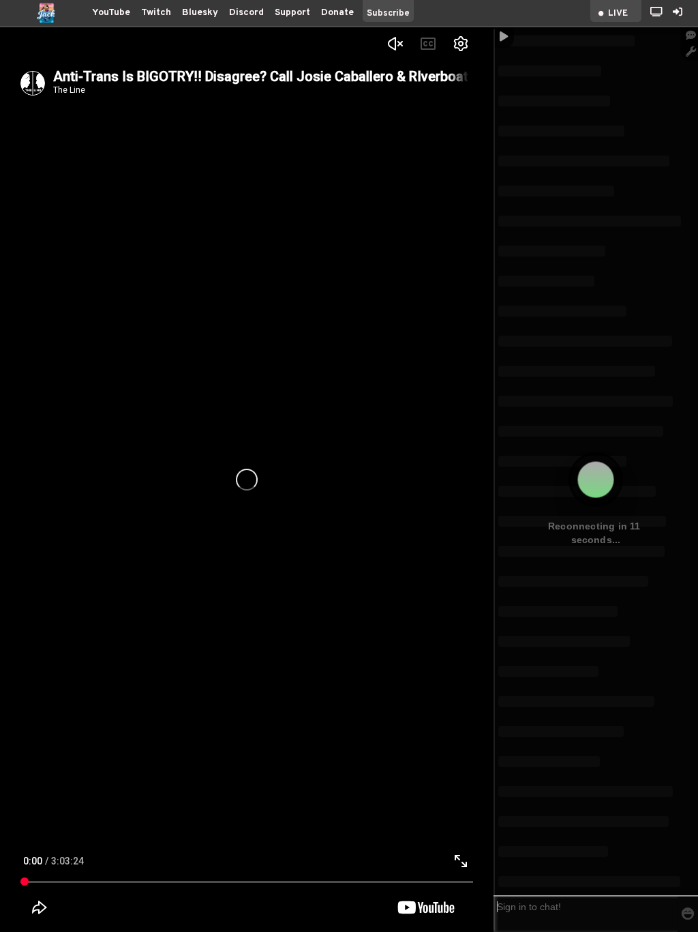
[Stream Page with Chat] (656, 13)
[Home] (46, 13)
